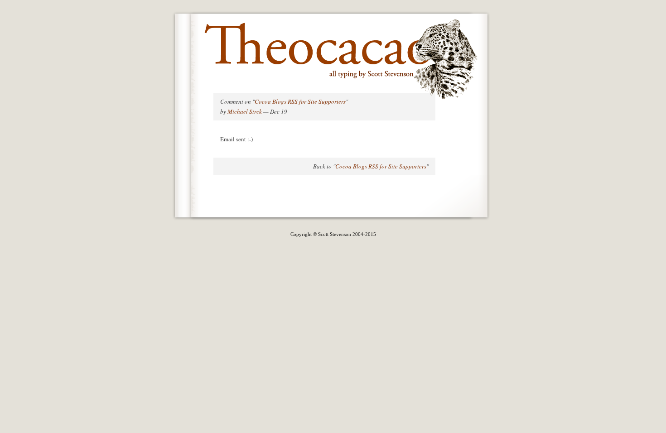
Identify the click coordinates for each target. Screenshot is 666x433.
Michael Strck (244, 111)
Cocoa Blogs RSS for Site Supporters (300, 101)
